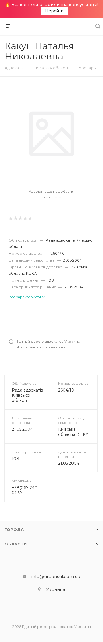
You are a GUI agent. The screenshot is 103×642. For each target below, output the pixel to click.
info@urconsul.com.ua (55, 576)
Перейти (54, 10)
